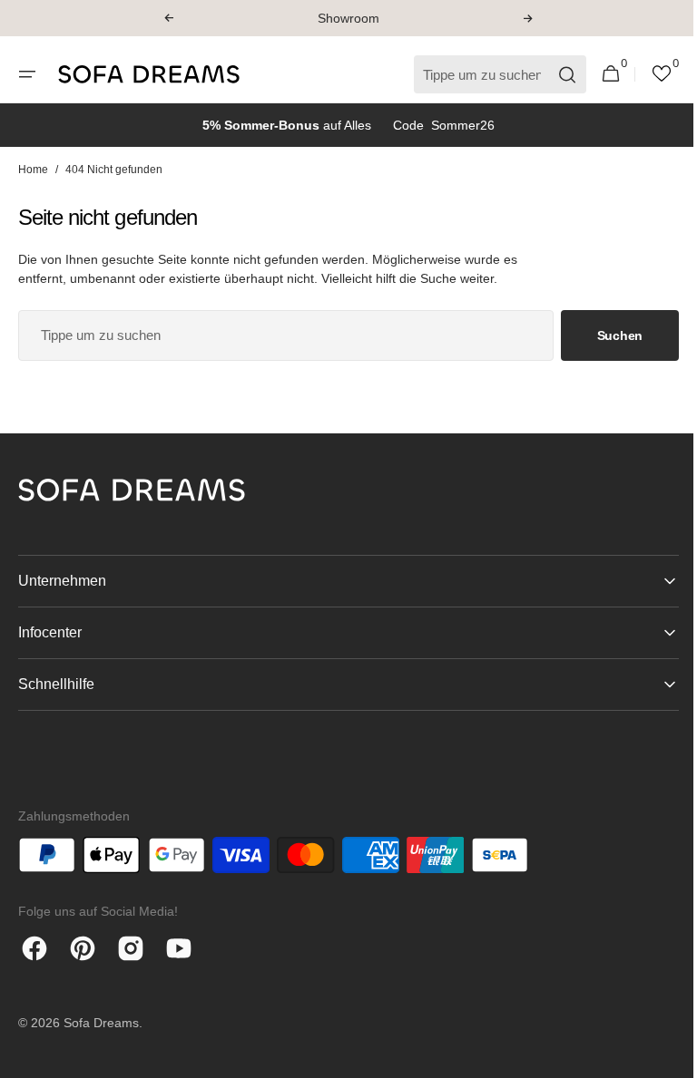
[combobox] (279, 335)
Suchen (606, 335)
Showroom (348, 18)
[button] (169, 18)
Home (33, 169)
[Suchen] (554, 74)
